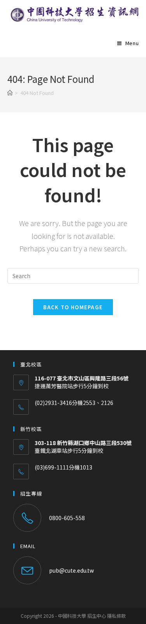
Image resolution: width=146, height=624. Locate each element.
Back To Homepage (73, 307)
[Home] (9, 92)
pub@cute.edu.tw (71, 570)
